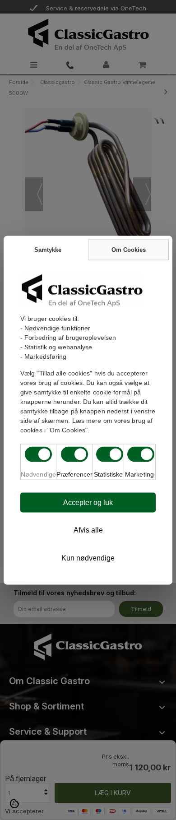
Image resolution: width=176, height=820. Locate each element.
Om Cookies (128, 249)
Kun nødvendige (88, 557)
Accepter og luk (88, 502)
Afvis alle (88, 529)
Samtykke (47, 249)
